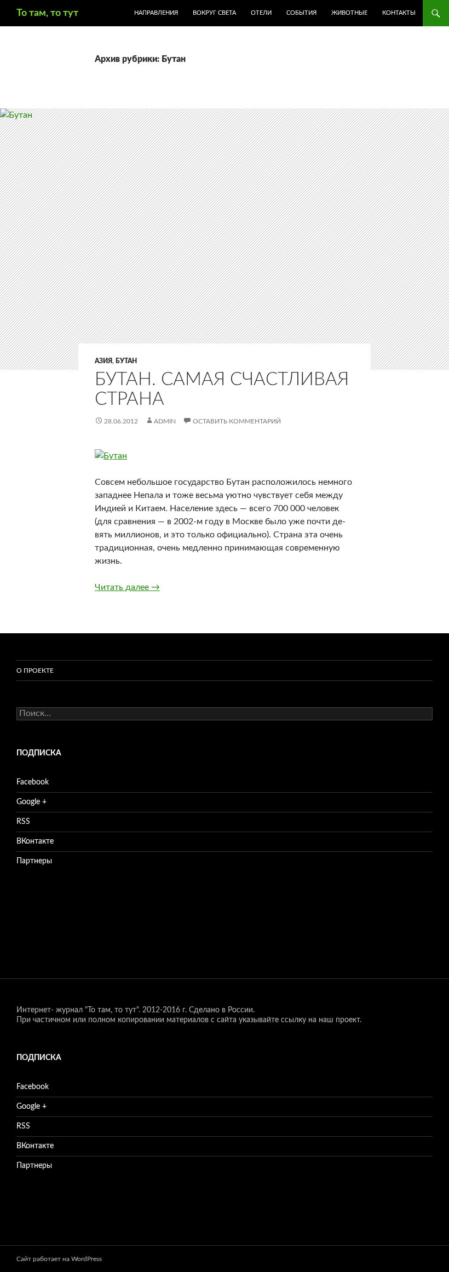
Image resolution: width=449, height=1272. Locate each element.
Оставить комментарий (237, 421)
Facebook (32, 782)
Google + (31, 802)
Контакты (399, 13)
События (301, 13)
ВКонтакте (35, 841)
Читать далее (127, 587)
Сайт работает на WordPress (59, 1259)
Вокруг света (214, 13)
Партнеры (34, 861)
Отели (261, 13)
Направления (156, 13)
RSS (23, 822)
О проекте (35, 670)
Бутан (126, 361)
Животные (349, 13)
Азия (103, 361)
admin (165, 421)
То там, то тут (47, 13)
